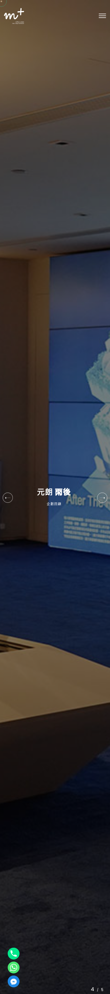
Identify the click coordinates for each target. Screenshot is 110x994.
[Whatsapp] (13, 967)
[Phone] (13, 953)
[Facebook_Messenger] (13, 981)
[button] (102, 497)
